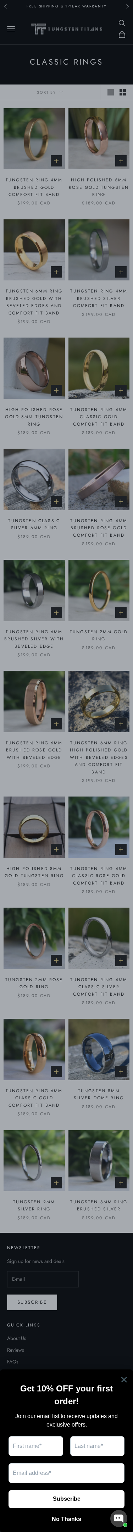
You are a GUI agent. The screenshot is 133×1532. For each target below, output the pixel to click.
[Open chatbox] (118, 1518)
